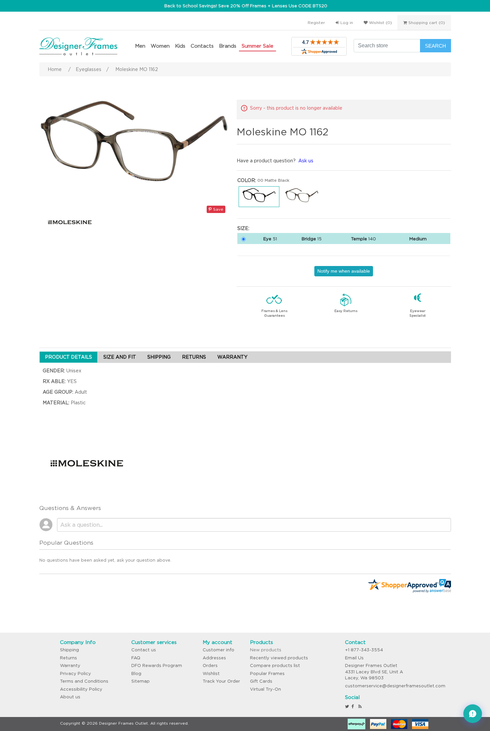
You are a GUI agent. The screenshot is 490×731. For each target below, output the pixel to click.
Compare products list (275, 665)
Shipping (69, 649)
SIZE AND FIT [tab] (119, 357)
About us (70, 696)
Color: (246, 180)
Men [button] (140, 46)
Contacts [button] (202, 46)
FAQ (135, 657)
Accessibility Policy (81, 689)
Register (316, 22)
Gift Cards (261, 681)
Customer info (218, 649)
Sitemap (140, 681)
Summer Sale (257, 46)
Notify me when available (343, 271)
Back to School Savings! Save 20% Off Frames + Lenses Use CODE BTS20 (245, 5)
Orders (210, 665)
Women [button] (160, 46)
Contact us (143, 649)
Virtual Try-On (265, 689)
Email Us (354, 657)
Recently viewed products (279, 657)
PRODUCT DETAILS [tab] (68, 357)
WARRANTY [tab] (232, 357)
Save (217, 209)
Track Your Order (221, 681)
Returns (68, 657)
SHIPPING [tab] (159, 357)
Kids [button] (180, 46)
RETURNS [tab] (194, 357)
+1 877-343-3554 (364, 649)
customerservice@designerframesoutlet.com (395, 685)
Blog (136, 673)
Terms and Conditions (84, 681)
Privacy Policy (75, 673)
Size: (243, 228)
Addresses (214, 657)
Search (435, 46)
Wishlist (211, 673)
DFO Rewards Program (156, 665)
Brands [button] (227, 46)
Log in (346, 22)
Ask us (305, 160)
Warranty (70, 665)
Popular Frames (267, 673)
